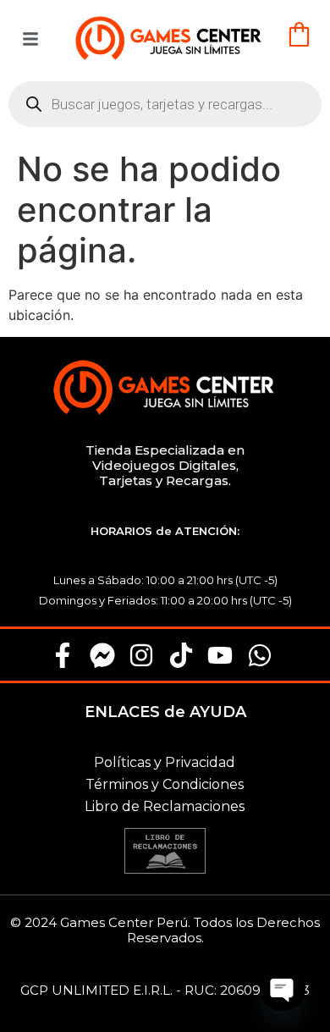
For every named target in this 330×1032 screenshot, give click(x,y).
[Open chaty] (282, 988)
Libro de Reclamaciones (165, 806)
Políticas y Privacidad (164, 762)
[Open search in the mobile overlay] (165, 104)
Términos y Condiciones (164, 784)
